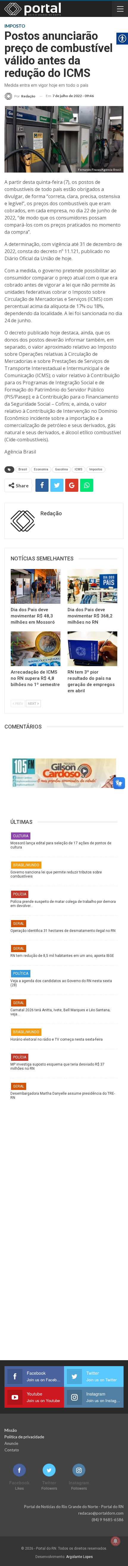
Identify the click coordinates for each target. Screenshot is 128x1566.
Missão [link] (10, 1430)
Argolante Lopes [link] (79, 1557)
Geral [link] (18, 924)
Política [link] (20, 973)
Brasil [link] (22, 469)
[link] (19, 96)
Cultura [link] (20, 836)
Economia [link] (41, 469)
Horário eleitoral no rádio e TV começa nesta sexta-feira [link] (56, 1039)
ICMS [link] (78, 469)
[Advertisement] (64, 1163)
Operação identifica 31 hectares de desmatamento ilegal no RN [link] (62, 931)
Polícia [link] (19, 894)
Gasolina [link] (61, 469)
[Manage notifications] (115, 1541)
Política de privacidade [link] (24, 1436)
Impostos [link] (95, 469)
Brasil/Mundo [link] (26, 865)
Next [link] (32, 703)
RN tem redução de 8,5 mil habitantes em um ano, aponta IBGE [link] (62, 956)
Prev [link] (19, 703)
